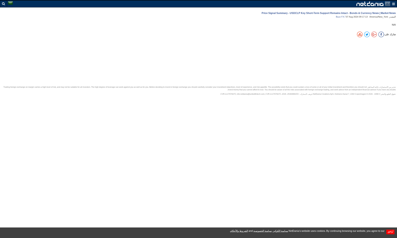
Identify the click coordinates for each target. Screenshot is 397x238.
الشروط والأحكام (239, 231)
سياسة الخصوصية (262, 231)
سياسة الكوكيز (280, 231)
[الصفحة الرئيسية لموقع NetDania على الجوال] (373, 3)
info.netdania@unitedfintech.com (251, 94)
